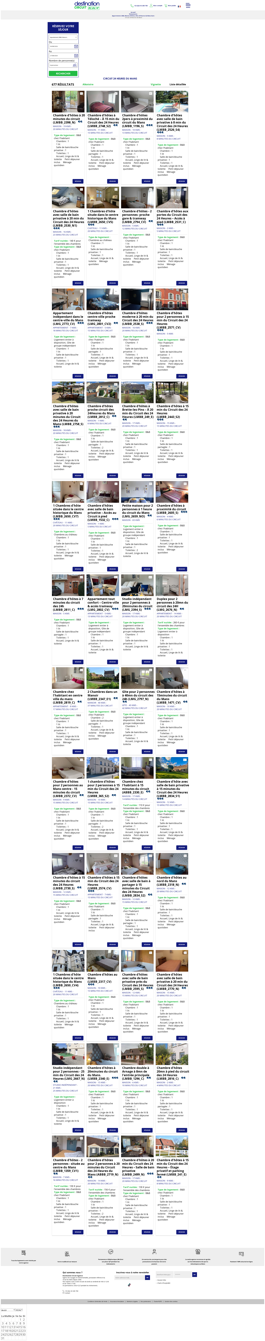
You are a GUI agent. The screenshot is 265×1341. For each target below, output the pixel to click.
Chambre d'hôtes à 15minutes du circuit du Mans (172, 697)
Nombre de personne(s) (61, 60)
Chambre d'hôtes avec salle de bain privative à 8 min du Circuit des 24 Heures (172, 122)
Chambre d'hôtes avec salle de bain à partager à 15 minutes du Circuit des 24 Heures (136, 886)
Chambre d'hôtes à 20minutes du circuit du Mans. (103, 1073)
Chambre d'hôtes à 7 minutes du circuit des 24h (68, 604)
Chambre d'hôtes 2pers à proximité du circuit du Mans (137, 120)
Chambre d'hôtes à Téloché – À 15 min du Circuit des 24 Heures (103, 120)
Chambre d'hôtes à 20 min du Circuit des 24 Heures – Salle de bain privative (138, 1167)
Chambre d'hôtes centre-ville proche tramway (101, 318)
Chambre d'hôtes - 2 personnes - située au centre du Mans (69, 1165)
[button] (170, 5)
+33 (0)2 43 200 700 (141, 6)
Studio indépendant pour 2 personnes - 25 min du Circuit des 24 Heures (69, 1073)
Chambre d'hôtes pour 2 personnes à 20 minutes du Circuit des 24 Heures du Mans (104, 1167)
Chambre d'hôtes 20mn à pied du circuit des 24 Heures (173, 1073)
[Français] (181, 7)
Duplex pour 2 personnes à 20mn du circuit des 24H (172, 604)
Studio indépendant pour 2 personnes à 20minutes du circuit (137, 604)
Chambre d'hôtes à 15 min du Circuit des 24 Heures (173, 411)
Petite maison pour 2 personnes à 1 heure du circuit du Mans (137, 510)
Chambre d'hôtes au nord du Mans (172, 881)
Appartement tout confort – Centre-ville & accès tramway (103, 604)
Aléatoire (88, 84)
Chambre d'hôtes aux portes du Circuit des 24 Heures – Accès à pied (172, 216)
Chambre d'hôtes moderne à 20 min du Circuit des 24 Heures (137, 318)
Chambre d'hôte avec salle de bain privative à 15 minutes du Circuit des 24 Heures (173, 788)
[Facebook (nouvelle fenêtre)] (122, 1285)
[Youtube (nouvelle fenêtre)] (143, 1285)
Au (50, 51)
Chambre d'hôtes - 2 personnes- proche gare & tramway (137, 216)
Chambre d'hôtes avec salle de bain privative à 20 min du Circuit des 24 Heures (68, 218)
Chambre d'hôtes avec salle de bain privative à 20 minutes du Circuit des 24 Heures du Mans (68, 415)
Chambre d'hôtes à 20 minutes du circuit (69, 118)
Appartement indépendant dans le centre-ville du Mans (68, 318)
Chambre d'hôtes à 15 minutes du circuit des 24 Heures (69, 882)
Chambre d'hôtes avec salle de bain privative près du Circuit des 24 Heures (137, 981)
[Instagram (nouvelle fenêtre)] (136, 1285)
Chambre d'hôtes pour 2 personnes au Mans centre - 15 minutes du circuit (68, 788)
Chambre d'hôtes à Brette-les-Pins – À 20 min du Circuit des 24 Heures (138, 411)
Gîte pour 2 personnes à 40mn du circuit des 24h (138, 695)
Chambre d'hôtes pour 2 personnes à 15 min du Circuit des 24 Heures (173, 320)
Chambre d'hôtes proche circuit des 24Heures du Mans (101, 411)
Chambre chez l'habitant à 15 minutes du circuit (135, 786)
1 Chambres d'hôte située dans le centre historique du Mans (103, 216)
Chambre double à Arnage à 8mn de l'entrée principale (135, 1073)
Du (50, 42)
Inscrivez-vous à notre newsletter (132, 1272)
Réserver (78, 181)
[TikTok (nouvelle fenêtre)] (129, 1284)
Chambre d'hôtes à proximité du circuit (171, 509)
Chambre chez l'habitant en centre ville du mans (68, 697)
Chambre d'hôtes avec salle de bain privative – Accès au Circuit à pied (102, 512)
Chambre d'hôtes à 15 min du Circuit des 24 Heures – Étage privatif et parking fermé (173, 1167)
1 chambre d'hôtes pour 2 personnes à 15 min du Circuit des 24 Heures (104, 788)
